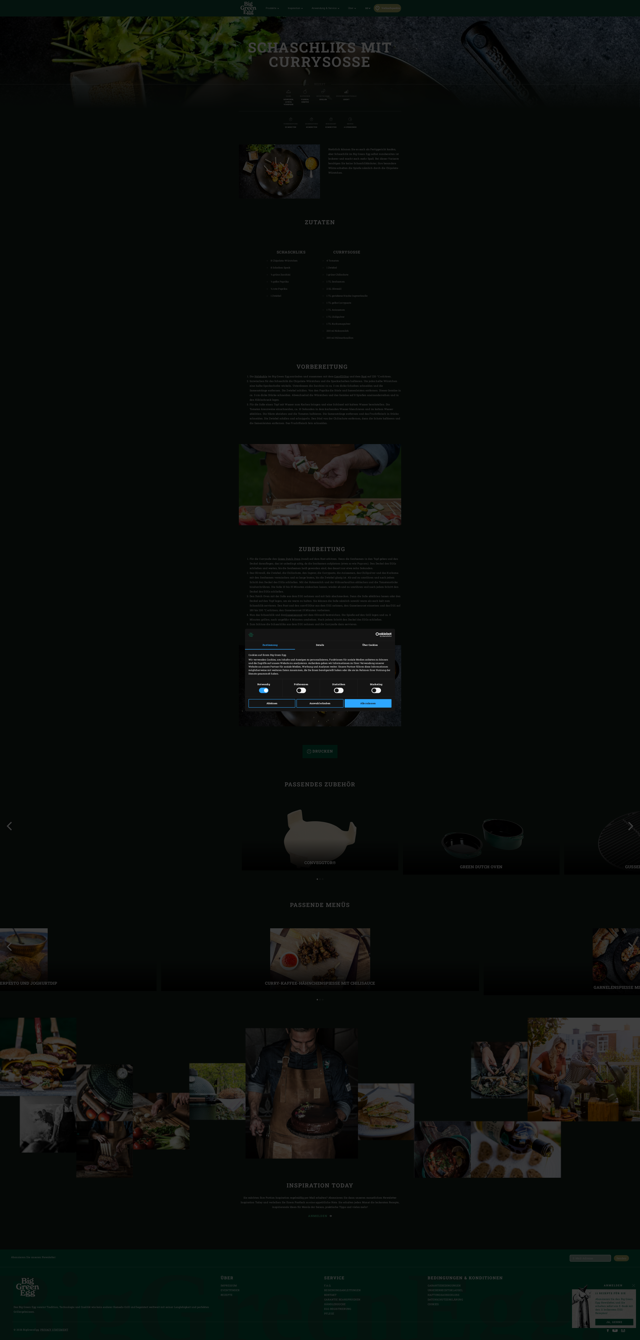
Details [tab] (320, 644)
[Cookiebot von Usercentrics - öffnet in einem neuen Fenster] (377, 634)
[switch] (301, 690)
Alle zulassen (368, 703)
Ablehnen (272, 703)
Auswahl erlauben (320, 703)
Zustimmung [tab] (270, 644)
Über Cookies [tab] (370, 644)
